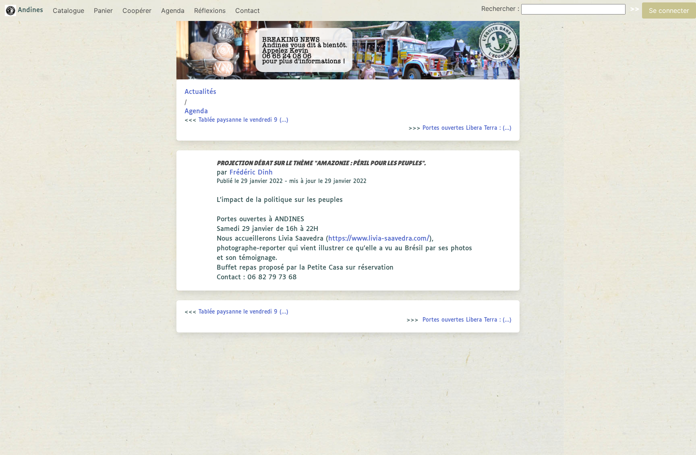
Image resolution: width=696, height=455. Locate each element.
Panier (103, 10)
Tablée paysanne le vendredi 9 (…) (243, 120)
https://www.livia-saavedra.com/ (378, 238)
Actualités (200, 92)
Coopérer (136, 10)
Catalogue (68, 10)
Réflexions (210, 10)
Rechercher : (500, 8)
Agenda (172, 10)
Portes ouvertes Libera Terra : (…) (467, 128)
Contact (247, 10)
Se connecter (669, 10)
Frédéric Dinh (251, 172)
